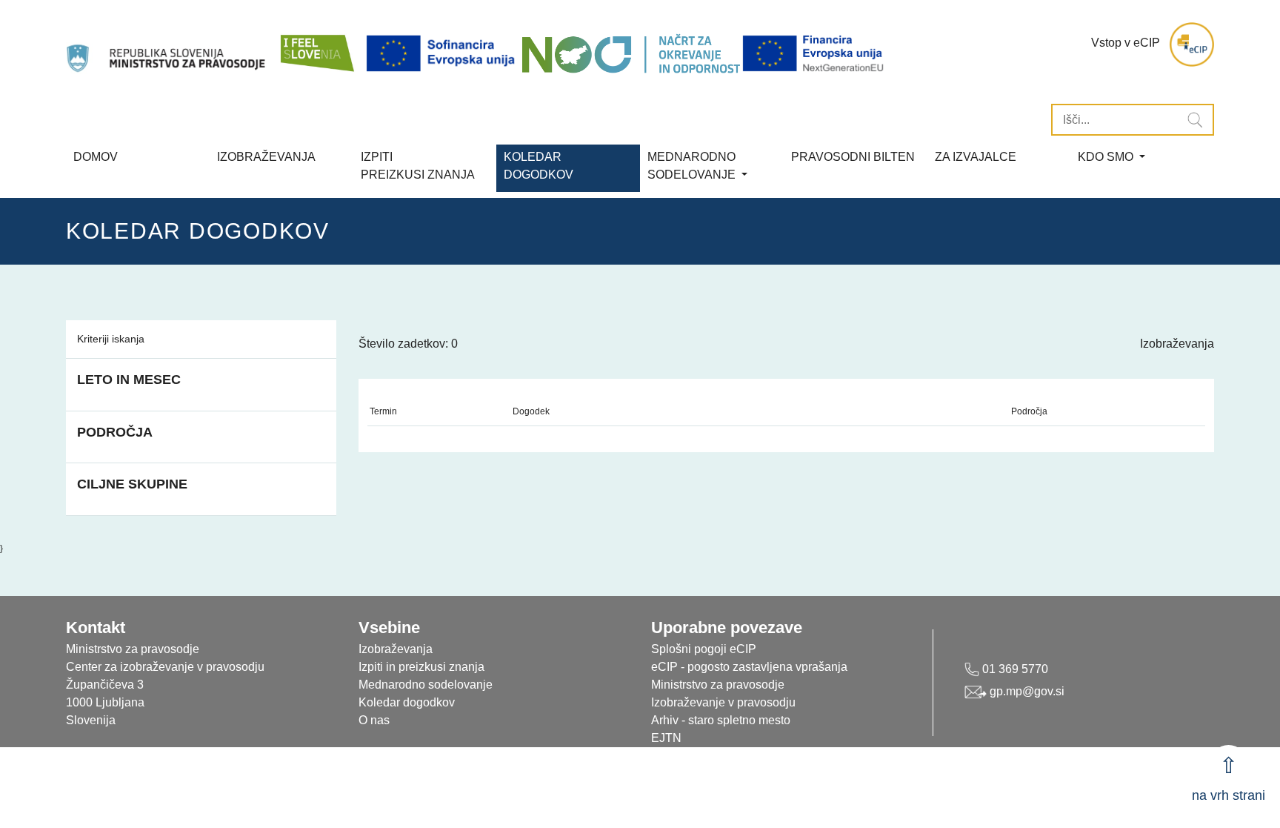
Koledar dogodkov (407, 702)
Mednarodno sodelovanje (426, 684)
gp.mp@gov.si (1025, 691)
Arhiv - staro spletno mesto (720, 720)
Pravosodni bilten (853, 156)
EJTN (666, 738)
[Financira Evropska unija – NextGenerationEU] (814, 54)
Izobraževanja (266, 156)
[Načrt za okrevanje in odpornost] (630, 54)
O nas (374, 720)
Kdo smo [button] (1107, 156)
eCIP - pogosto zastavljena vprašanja (749, 666)
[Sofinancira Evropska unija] (443, 54)
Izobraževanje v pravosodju (723, 702)
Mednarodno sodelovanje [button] (693, 165)
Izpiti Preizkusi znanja (418, 165)
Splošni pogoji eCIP (703, 649)
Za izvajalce (975, 156)
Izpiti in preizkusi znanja (421, 666)
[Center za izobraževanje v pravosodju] (167, 44)
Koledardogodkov (538, 165)
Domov (95, 156)
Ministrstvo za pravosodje (717, 684)
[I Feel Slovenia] (316, 44)
